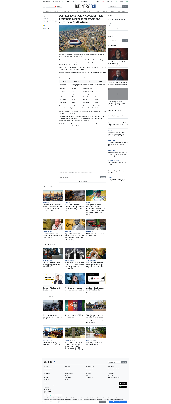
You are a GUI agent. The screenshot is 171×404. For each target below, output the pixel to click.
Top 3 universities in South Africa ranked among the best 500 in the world (118, 124)
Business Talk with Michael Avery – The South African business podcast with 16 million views (74, 265)
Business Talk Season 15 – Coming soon (52, 289)
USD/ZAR (69, 1)
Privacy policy (48, 389)
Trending (104, 11)
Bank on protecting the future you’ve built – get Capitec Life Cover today (95, 265)
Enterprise (110, 120)
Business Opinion (47, 231)
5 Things (88, 202)
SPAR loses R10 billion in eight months (95, 235)
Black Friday (90, 366)
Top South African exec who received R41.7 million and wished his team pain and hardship (74, 236)
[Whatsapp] (49, 6)
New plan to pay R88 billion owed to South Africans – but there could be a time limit (116, 134)
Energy (70, 11)
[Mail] (56, 22)
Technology (46, 202)
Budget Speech (48, 369)
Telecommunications (70, 231)
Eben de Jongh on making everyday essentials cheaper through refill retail (116, 103)
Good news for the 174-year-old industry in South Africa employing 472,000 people (74, 207)
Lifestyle (45, 313)
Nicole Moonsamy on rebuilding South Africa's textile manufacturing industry (117, 63)
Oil (121, 1)
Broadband (111, 366)
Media (66, 375)
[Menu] (43, 11)
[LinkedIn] (52, 6)
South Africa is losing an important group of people (52, 343)
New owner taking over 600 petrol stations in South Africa (117, 180)
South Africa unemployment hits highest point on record (77, 172)
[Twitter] (47, 6)
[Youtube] (55, 6)
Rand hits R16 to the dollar (116, 116)
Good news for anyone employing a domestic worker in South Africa (118, 144)
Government (46, 15)
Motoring (78, 11)
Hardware (47, 373)
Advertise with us (49, 385)
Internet (88, 373)
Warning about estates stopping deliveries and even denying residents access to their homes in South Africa (95, 319)
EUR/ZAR (96, 1)
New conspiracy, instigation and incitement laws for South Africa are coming (118, 154)
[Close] (128, 401)
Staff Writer (45, 16)
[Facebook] (44, 6)
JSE (54, 1)
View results (118, 31)
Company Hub (121, 11)
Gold (108, 1)
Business (56, 11)
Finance (63, 11)
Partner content (47, 260)
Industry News (87, 11)
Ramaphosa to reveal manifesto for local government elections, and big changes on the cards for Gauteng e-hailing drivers (95, 209)
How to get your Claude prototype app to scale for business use (52, 265)
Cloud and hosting (113, 369)
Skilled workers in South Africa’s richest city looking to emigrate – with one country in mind (53, 207)
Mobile (88, 375)
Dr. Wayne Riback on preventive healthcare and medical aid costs (117, 83)
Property (96, 11)
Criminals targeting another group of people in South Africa (52, 317)
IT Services (110, 373)
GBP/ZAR (83, 1)
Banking (48, 11)
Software (68, 377)
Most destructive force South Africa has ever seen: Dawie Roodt (53, 236)
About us (46, 382)
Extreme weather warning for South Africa (95, 343)
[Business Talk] (59, 6)
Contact (46, 387)
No (110, 25)
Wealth (112, 11)
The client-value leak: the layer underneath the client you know (74, 290)
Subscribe (125, 6)
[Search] (127, 11)
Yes (110, 23)
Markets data (46, 1)
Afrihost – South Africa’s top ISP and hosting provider (95, 290)
